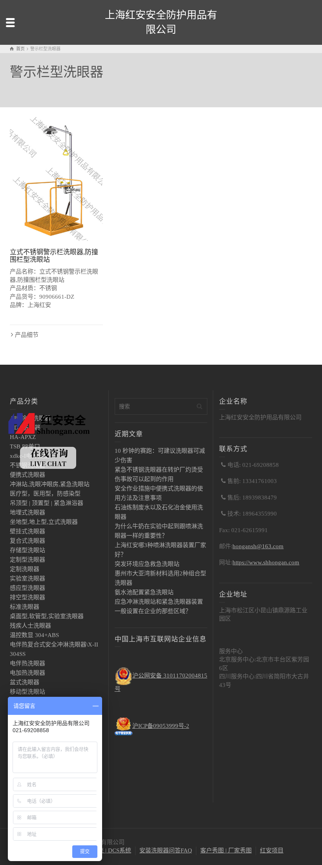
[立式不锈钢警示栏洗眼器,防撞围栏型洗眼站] (56, 179)
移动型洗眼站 (27, 692)
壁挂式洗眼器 (27, 531)
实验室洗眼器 (27, 578)
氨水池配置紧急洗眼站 (144, 592)
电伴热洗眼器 (27, 663)
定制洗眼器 (24, 569)
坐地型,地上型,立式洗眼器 (44, 522)
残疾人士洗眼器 (30, 626)
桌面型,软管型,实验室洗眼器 (47, 616)
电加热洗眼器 (27, 673)
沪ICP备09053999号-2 (160, 726)
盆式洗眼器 (24, 682)
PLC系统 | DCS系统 (106, 850)
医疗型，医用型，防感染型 (45, 493)
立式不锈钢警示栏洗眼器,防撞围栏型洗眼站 (54, 255)
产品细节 (26, 335)
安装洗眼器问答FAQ (165, 850)
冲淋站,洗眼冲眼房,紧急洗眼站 (50, 484)
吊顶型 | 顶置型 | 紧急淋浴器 (46, 503)
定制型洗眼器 (27, 559)
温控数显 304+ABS (34, 635)
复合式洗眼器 (27, 541)
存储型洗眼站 (27, 550)
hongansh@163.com (258, 546)
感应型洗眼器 (27, 588)
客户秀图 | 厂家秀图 (226, 850)
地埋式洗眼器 (27, 512)
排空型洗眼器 (27, 597)
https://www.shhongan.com (265, 562)
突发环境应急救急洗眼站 (147, 564)
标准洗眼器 (24, 607)
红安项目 (272, 850)
